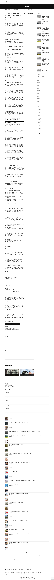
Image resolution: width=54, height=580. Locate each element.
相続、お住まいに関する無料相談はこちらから (12, 323)
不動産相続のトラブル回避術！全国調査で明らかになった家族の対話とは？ (18, 542)
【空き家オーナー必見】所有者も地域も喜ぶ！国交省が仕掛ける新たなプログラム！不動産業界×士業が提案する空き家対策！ (45, 59)
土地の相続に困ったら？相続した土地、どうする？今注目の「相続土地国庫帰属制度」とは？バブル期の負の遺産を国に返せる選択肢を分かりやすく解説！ (28, 435)
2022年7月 (39, 129)
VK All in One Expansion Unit (32, 578)
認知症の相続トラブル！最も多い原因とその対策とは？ (16, 538)
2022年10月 (7, 410)
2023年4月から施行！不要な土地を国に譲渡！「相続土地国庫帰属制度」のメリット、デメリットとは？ (22, 480)
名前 (6, 350)
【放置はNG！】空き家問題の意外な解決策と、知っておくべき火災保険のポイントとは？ (20, 453)
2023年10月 (39, 122)
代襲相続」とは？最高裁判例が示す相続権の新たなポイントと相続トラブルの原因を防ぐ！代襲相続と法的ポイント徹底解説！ (45, 35)
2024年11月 (39, 112)
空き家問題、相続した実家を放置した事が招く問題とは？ (16, 502)
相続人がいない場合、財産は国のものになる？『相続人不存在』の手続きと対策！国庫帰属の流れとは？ (22, 440)
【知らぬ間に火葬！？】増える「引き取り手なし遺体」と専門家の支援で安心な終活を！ (20, 462)
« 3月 (5, 563)
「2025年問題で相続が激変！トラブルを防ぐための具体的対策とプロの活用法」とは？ (20, 422)
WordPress (23, 578)
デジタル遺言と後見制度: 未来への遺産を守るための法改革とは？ (17, 484)
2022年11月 (38, 98)
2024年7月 (39, 115)
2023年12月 (39, 119)
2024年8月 (38, 85)
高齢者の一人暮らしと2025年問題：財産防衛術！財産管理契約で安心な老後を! (45, 70)
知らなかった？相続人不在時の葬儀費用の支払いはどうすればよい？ (17, 489)
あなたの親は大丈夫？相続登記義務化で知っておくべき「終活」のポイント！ (18, 511)
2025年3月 (38, 80)
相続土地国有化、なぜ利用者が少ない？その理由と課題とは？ (45, 53)
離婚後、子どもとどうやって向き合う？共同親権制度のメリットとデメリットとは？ (19, 524)
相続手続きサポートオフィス (41, 76)
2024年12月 (38, 82)
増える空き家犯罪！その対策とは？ (11, 330)
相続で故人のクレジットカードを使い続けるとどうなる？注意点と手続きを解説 (19, 533)
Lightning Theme (27, 578)
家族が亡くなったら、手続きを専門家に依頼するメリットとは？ (17, 529)
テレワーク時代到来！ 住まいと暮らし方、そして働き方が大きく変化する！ (18, 520)
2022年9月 (38, 101)
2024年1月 (38, 90)
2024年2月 (38, 88)
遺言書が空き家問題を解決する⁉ (10, 328)
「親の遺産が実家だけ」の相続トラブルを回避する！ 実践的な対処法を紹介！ (18, 493)
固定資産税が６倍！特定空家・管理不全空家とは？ (13, 329)
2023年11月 (38, 93)
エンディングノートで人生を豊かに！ (13, 471)
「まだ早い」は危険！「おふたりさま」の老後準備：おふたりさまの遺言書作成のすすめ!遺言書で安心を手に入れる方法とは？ (45, 28)
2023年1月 (38, 96)
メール (6, 354)
